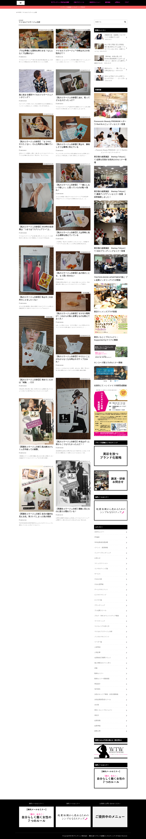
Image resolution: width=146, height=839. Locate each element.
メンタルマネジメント (101, 636)
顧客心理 (97, 731)
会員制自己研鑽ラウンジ (102, 657)
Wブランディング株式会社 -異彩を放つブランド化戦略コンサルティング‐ (93, 836)
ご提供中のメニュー (94, 2)
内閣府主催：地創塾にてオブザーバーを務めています (115, 37)
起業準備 (97, 726)
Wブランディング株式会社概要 (60, 2)
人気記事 (97, 652)
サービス (97, 574)
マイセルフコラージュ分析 (103, 631)
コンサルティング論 (101, 568)
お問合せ (117, 2)
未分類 (96, 705)
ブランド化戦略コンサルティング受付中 (73, 7)
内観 (95, 668)
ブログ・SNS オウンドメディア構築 (106, 615)
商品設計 (97, 684)
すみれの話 (98, 579)
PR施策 (97, 537)
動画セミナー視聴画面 (101, 678)
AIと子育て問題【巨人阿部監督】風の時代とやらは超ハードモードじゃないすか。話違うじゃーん (109, 48)
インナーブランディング (102, 553)
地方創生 (97, 689)
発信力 (96, 715)
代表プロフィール (79, 2)
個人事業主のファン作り (102, 663)
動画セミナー (98, 673)
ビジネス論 (98, 600)
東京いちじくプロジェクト (103, 710)
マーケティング (99, 621)
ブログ (127, 2)
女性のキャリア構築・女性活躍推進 (106, 694)
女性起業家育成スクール (102, 699)
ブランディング (99, 605)
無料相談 (107, 2)
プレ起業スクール (100, 610)
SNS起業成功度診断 (101, 542)
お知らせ (97, 558)
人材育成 (97, 647)
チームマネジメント (101, 589)
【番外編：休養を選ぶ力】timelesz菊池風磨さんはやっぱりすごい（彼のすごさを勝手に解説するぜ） (109, 60)
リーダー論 (98, 642)
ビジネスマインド (100, 594)
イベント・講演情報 (101, 547)
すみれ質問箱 (98, 584)
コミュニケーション (101, 563)
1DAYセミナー (99, 532)
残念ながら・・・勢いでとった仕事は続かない (115, 69)
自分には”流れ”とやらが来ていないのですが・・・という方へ (115, 78)
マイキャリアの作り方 (101, 626)
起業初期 (97, 720)
